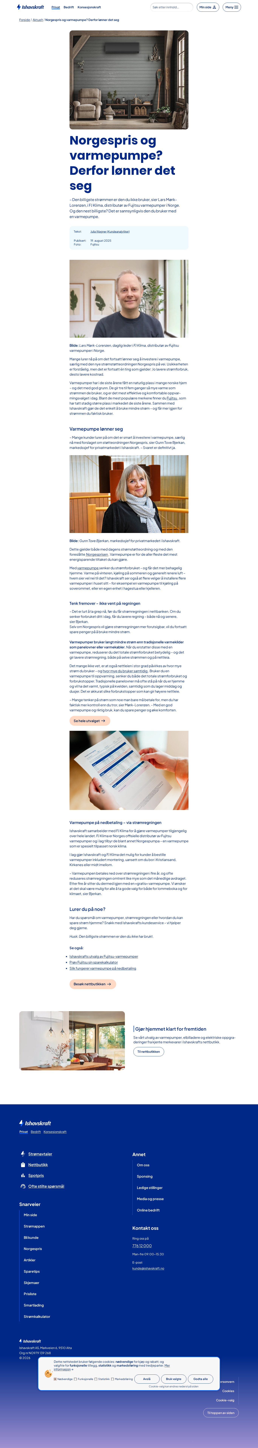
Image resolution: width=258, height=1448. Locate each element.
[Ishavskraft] (30, 6)
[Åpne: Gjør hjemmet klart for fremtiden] (72, 1041)
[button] (148, 1051)
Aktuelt (38, 20)
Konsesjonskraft (89, 7)
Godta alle (200, 1379)
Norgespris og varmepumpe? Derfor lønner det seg (82, 20)
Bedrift (69, 7)
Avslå (147, 1379)
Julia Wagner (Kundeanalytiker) (110, 231)
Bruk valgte (173, 1379)
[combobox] (171, 7)
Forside (24, 20)
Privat (56, 7)
